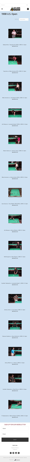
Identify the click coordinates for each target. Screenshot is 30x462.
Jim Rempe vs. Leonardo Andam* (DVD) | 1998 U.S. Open (15, 124)
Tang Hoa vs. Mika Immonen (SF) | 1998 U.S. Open (14, 71)
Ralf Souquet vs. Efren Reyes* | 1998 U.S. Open (14, 256)
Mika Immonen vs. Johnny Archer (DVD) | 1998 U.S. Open (14, 177)
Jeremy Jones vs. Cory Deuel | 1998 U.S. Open (14, 309)
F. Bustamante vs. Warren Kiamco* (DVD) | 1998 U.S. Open (15, 415)
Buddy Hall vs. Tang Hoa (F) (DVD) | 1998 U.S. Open (14, 44)
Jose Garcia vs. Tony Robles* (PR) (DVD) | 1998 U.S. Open (15, 203)
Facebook (11, 453)
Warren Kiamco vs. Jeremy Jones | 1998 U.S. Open (14, 150)
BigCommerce (17, 460)
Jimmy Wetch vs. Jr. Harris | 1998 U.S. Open (14, 362)
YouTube (16, 453)
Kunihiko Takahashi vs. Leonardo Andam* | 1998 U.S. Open (15, 283)
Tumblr (19, 453)
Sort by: (17, 19)
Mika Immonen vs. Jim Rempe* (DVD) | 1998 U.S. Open (14, 97)
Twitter (13, 453)
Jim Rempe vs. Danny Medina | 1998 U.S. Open (14, 230)
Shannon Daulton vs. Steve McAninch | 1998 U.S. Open (14, 336)
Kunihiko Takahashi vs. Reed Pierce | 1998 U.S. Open (15, 389)
